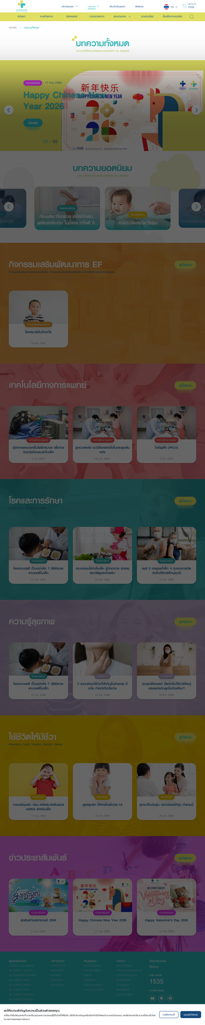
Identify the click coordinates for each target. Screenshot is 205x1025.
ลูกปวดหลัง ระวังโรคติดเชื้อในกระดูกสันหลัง (102, 449)
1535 (191, 6)
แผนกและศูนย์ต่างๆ (92, 965)
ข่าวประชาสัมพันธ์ (32, 83)
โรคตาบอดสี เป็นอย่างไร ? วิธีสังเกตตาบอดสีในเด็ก (38, 570)
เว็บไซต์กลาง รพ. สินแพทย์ (21, 965)
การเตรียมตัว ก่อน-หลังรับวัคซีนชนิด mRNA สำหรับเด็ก (38, 806)
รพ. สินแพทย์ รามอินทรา (20, 970)
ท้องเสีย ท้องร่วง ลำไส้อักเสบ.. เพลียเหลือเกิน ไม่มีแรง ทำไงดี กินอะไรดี (67, 219)
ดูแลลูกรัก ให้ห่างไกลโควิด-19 (102, 804)
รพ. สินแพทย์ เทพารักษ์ (20, 984)
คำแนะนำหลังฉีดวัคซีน (138, 222)
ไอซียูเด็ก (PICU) (166, 447)
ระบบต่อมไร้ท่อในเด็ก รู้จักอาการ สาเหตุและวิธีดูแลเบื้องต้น (102, 570)
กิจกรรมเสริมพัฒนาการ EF (55, 264)
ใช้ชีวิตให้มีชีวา (138, 214)
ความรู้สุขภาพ (32, 621)
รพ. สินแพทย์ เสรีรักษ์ (19, 979)
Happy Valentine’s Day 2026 (166, 920)
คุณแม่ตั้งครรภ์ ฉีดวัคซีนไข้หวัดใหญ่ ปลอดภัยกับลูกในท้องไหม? (166, 685)
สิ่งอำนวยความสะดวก (94, 989)
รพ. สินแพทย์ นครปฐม (20, 1004)
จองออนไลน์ (57, 984)
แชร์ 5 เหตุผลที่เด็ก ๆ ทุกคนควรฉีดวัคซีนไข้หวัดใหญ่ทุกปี (166, 570)
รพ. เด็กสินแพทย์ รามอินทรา (22, 975)
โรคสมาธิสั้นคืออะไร (38, 332)
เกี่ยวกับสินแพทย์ (157, 961)
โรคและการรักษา (67, 208)
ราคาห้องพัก (89, 979)
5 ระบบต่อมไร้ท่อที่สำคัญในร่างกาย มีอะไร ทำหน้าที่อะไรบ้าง (102, 685)
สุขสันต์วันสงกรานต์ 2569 (38, 920)
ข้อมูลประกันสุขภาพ (93, 984)
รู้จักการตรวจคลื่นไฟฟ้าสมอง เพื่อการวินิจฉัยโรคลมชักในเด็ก (38, 449)
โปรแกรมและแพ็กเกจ (93, 970)
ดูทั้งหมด (185, 265)
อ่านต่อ (32, 123)
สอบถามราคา (57, 979)
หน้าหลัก (13, 28)
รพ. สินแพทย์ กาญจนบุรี (20, 999)
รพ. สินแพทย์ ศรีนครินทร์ (21, 994)
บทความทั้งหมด (124, 965)
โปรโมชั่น (88, 975)
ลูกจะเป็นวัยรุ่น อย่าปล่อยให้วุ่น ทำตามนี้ (166, 804)
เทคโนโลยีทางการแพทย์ (47, 385)
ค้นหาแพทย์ (56, 975)
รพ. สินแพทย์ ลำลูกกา (19, 989)
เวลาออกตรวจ (58, 965)
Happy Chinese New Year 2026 (102, 920)
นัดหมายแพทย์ (57, 970)
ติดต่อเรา (154, 966)
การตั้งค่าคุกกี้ (169, 1014)
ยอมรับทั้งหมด (191, 1014)
